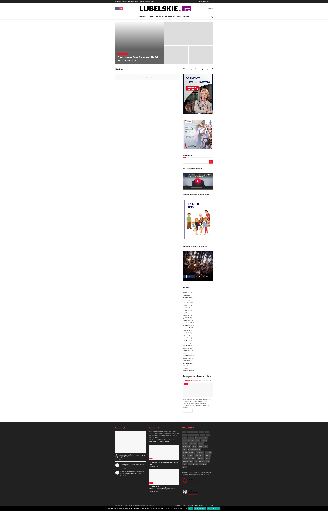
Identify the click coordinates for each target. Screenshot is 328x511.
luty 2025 (185, 308)
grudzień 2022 (187, 348)
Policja (200, 446)
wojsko (184, 464)
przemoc (190, 455)
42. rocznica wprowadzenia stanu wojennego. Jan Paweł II (127, 456)
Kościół (184, 437)
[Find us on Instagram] (121, 8)
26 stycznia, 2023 (138, 63)
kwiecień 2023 (187, 338)
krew (196, 437)
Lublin (184, 440)
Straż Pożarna (186, 458)
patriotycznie (193, 443)
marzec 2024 (186, 310)
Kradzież (191, 437)
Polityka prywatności (213, 508)
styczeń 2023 (186, 345)
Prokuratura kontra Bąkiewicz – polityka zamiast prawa (197, 377)
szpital (193, 458)
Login (211, 8)
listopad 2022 (186, 350)
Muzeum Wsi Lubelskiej (194, 440)
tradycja (208, 458)
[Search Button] (212, 16)
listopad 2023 (186, 320)
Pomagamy (131, 1)
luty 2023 (185, 343)
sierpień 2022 (187, 358)
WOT (190, 464)
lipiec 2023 (186, 330)
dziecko (185, 434)
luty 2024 (185, 313)
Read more (189, 411)
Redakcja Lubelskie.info (125, 63)
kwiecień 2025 (187, 303)
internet (202, 434)
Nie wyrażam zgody (200, 508)
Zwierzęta (147, 1)
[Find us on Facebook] (117, 8)
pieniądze (201, 443)
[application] (198, 181)
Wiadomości (118, 1)
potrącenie (208, 452)
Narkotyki (204, 440)
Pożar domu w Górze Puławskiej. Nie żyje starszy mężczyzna (138, 58)
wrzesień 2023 (187, 325)
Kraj (186, 384)
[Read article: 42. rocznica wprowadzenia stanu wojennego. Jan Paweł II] (130, 442)
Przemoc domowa (198, 455)
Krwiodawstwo (203, 437)
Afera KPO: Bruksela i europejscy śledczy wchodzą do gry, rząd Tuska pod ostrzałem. (162, 488)
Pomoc (184, 449)
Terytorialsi (200, 458)
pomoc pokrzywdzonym (188, 452)
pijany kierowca (186, 446)
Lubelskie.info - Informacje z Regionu (159, 441)
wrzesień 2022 (187, 355)
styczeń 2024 (186, 315)
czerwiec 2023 (187, 333)
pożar (184, 455)
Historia (191, 434)
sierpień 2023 (187, 328)
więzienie (201, 461)
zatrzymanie (203, 464)
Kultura (151, 17)
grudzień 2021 (187, 370)
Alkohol (201, 431)
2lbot (184, 431)
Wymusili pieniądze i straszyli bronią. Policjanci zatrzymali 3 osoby (132, 465)
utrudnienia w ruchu (188, 461)
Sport (179, 17)
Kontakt (152, 1)
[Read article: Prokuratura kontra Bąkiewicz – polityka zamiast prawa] (198, 390)
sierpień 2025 (187, 293)
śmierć (184, 467)
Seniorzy (137, 1)
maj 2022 (185, 365)
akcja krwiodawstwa (192, 431)
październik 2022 (187, 353)
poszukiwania (200, 452)
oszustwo (185, 443)
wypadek (195, 464)
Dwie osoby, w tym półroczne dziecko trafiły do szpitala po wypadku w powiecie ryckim (132, 472)
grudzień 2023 (187, 318)
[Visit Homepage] (165, 8)
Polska (205, 446)
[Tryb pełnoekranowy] (210, 188)
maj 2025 (185, 300)
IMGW (196, 434)
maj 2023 (185, 335)
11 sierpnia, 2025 (153, 491)
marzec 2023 (186, 340)
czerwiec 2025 (187, 297)
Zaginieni (142, 1)
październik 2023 (187, 323)
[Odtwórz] (185, 188)
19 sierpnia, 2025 (204, 380)
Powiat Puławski (123, 54)
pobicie (194, 446)
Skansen (208, 455)
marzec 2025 (186, 305)
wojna (207, 461)
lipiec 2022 (186, 360)
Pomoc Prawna (170, 17)
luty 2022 (185, 368)
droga (207, 431)
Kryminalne (124, 1)
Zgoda (190, 508)
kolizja (208, 434)
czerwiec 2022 (187, 363)
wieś (196, 461)
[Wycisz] (207, 188)
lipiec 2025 (186, 295)
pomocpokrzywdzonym (194, 449)
